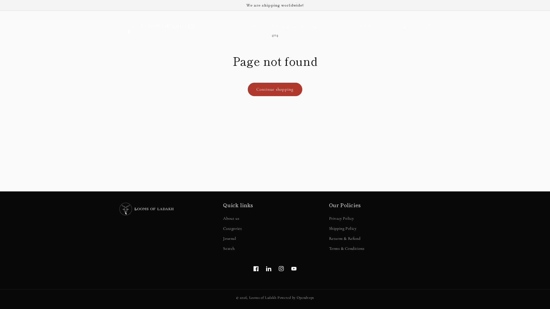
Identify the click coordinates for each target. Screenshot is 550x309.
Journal (229, 238)
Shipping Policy (343, 228)
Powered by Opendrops (296, 297)
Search (229, 248)
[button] (282, 26)
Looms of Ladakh (262, 297)
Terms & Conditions (347, 248)
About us (231, 218)
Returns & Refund (345, 238)
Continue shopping (275, 89)
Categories (232, 228)
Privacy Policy (341, 218)
